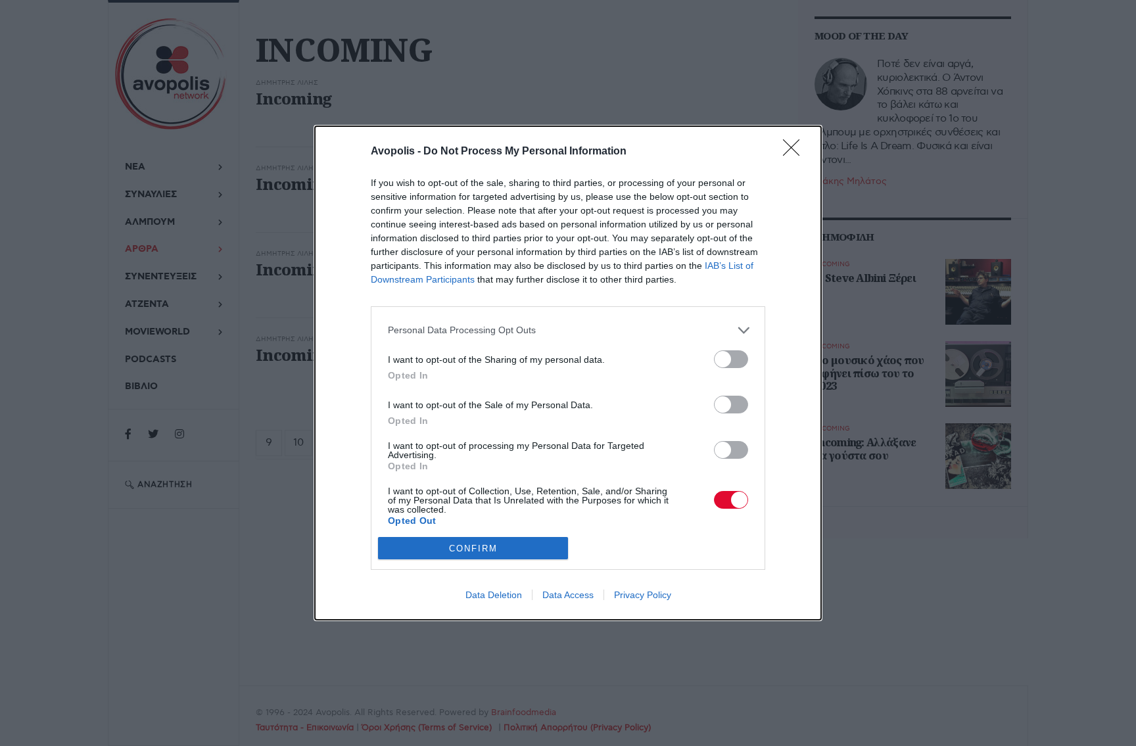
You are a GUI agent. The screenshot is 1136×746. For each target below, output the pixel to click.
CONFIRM (473, 548)
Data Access (568, 595)
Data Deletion (493, 595)
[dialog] (568, 373)
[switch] (731, 359)
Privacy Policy (642, 595)
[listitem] (568, 330)
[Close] (795, 151)
